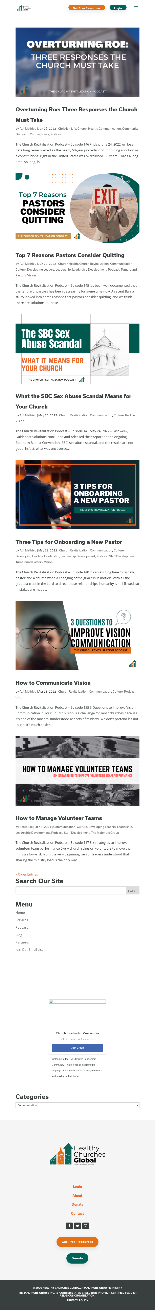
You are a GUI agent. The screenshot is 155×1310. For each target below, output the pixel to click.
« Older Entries (27, 874)
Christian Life (67, 128)
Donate (77, 1204)
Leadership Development (89, 269)
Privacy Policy (77, 1300)
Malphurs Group (96, 1287)
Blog (19, 935)
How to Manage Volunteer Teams (59, 818)
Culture (35, 134)
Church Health (87, 128)
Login (118, 8)
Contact (77, 1213)
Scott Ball (26, 827)
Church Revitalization (94, 263)
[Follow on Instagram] (85, 1226)
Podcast (56, 134)
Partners (22, 942)
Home (20, 912)
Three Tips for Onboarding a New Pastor (69, 542)
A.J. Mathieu (28, 128)
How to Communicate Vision (53, 683)
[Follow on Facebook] (69, 1226)
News (45, 134)
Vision (31, 275)
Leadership (63, 269)
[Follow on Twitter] (77, 1226)
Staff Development (122, 556)
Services (22, 920)
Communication (110, 128)
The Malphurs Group (105, 832)
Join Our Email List (29, 949)
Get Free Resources (87, 8)
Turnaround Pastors (29, 562)
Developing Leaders (40, 269)
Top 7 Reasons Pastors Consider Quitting (70, 255)
